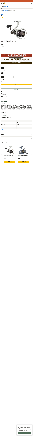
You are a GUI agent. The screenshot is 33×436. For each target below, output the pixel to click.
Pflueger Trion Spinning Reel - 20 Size (7, 15)
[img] (31, 3)
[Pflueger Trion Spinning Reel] (2, 41)
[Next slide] (31, 154)
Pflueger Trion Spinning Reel (8, 155)
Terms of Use (24, 430)
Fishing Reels (6, 10)
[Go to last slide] (1, 154)
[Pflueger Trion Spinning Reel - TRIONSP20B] (5, 41)
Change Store (4, 98)
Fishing (3, 10)
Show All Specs (3, 129)
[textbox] (3, 82)
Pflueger (2, 14)
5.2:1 (2, 72)
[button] (31, 0)
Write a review (9, 17)
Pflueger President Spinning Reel (23, 155)
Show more (2, 110)
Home (1, 10)
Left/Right (2, 68)
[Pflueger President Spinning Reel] (23, 150)
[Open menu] (1, 3)
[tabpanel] (9, 154)
